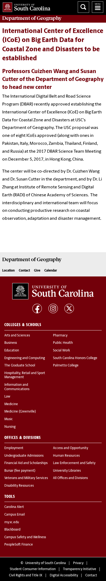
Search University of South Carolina (83, 7)
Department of (31, 18)
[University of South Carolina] (53, 291)
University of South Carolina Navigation (97, 7)
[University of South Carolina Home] (25, 6)
